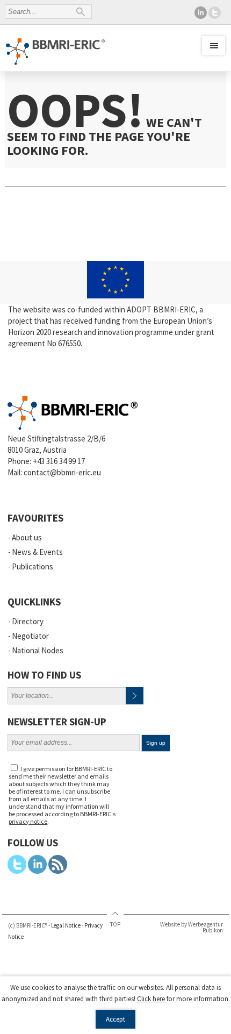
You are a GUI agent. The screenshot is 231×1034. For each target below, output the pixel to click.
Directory (28, 621)
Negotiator (30, 636)
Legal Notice (66, 925)
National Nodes (37, 650)
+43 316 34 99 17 (59, 461)
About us (27, 537)
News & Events (37, 552)
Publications (32, 566)
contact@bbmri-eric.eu (62, 472)
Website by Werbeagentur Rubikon (191, 927)
